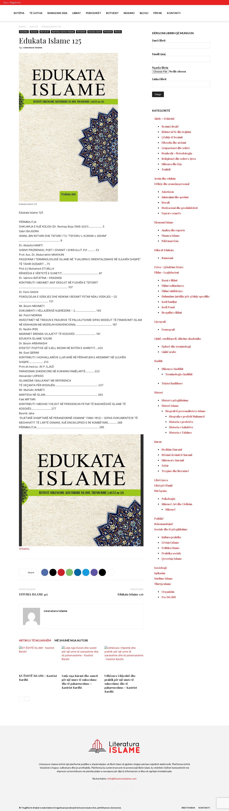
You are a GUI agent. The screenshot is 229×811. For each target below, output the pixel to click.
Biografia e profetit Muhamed (186, 416)
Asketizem (168, 192)
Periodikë (108, 31)
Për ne (157, 12)
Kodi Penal (168, 307)
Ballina (22, 26)
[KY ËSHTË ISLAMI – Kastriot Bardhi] (38, 659)
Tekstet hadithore (172, 383)
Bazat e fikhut (169, 280)
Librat (76, 12)
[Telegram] (85, 572)
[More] (110, 572)
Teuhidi (166, 169)
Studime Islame (163, 578)
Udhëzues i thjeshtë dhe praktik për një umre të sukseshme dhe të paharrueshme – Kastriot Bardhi (120, 683)
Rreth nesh (188, 807)
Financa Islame (171, 235)
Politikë (159, 518)
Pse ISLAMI (169, 597)
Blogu (144, 12)
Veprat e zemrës (171, 213)
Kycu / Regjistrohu (12, 2)
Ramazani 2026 (57, 12)
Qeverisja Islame (172, 558)
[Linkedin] (77, 572)
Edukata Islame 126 (130, 594)
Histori (158, 392)
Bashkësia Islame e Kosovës (63, 31)
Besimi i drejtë (170, 126)
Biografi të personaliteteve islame (185, 411)
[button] (221, 13)
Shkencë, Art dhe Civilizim (177, 504)
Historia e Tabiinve (180, 432)
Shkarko (24, 548)
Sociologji (160, 568)
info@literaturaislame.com (122, 778)
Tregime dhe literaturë (175, 471)
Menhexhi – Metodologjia (177, 153)
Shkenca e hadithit (172, 369)
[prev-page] (21, 699)
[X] (217, 2)
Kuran (158, 441)
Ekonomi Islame (163, 222)
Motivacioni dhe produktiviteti (180, 208)
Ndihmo (129, 12)
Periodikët (93, 12)
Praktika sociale (171, 553)
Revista (118, 31)
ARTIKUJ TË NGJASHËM (35, 640)
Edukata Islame (94, 31)
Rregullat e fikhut (172, 312)
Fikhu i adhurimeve (173, 285)
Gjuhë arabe (169, 352)
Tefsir (165, 465)
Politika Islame (170, 548)
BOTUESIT (44, 31)
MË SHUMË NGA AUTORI (71, 640)
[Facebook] (205, 2)
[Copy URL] (102, 572)
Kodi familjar (169, 302)
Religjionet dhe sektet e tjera (179, 158)
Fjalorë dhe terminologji (176, 346)
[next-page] (27, 699)
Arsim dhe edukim (165, 178)
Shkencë (170, 509)
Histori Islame (170, 405)
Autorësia (24, 31)
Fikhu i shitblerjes (172, 291)
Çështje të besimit (172, 137)
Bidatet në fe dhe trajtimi (176, 132)
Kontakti (174, 12)
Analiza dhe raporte (173, 230)
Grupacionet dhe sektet (176, 148)
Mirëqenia (160, 491)
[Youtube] (222, 2)
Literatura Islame (32, 47)
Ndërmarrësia (170, 241)
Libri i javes (161, 480)
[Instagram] (211, 2)
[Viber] (94, 572)
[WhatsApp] (69, 572)
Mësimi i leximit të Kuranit (177, 455)
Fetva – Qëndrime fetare (169, 267)
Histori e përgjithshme (175, 400)
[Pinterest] (61, 572)
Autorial (34, 26)
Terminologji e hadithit (179, 374)
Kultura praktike (171, 537)
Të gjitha (35, 12)
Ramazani (167, 258)
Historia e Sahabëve (181, 427)
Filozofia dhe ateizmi (174, 142)
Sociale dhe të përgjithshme (170, 529)
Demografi (168, 329)
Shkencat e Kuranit (173, 460)
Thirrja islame (162, 584)
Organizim (168, 591)
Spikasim (159, 573)
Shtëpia (19, 12)
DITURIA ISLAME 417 (33, 594)
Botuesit (112, 12)
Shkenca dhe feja (172, 164)
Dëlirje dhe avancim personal (171, 184)
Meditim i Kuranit (172, 449)
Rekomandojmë (163, 524)
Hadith (158, 361)
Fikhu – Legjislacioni (166, 272)
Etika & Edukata (164, 250)
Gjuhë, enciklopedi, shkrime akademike (177, 338)
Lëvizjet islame (170, 542)
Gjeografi (160, 321)
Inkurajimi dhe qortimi (175, 197)
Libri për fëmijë (163, 485)
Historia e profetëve (181, 422)
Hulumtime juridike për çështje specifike (186, 296)
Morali (166, 202)
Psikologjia (168, 498)
